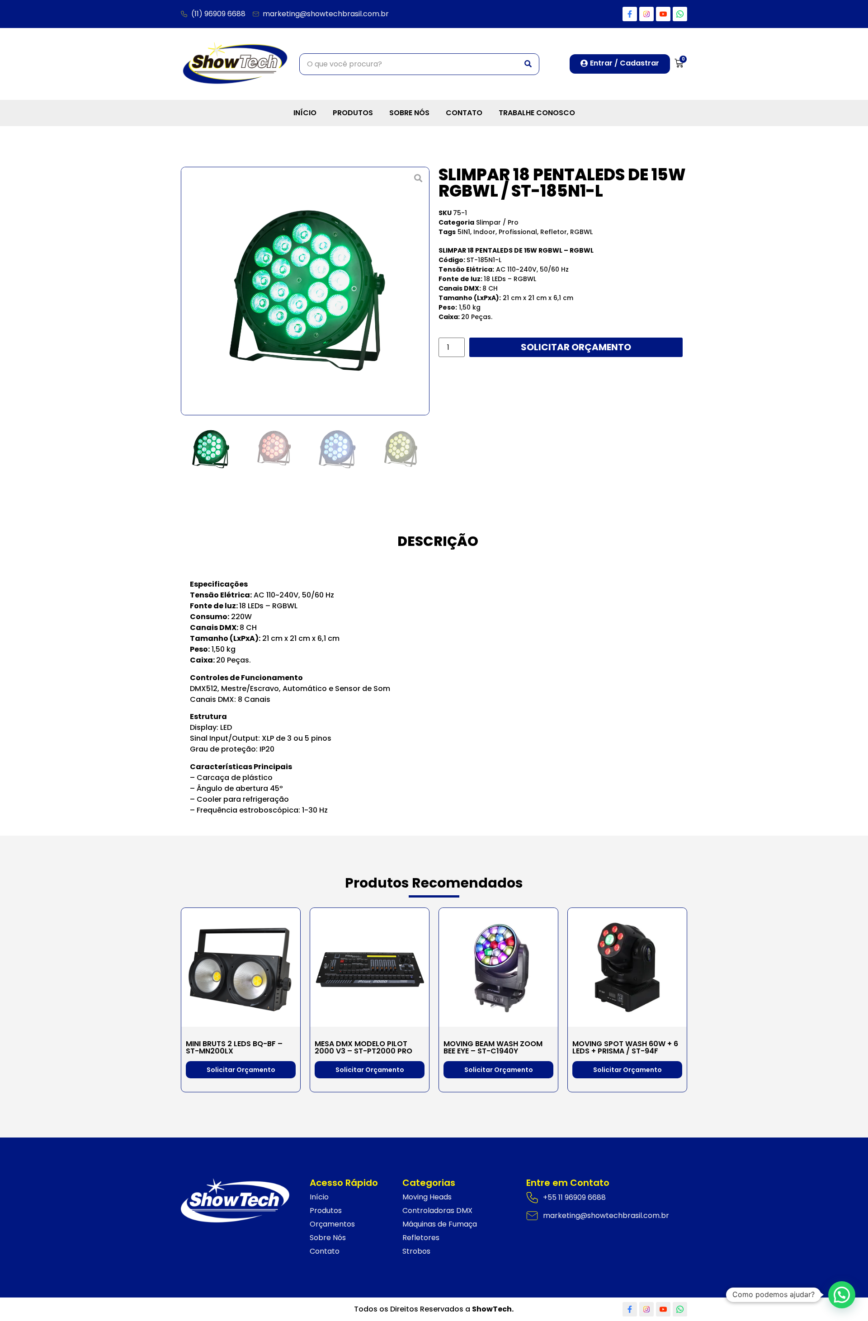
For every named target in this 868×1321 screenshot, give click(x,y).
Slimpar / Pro (497, 222)
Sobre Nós (409, 113)
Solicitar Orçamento (576, 347)
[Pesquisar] (528, 64)
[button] (187, 291)
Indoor (484, 231)
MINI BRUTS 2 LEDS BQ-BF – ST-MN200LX (234, 1047)
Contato (464, 113)
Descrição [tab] (437, 541)
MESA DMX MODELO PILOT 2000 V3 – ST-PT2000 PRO (363, 1047)
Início (304, 113)
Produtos (353, 113)
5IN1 (464, 231)
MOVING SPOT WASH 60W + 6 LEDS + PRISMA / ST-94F (625, 1047)
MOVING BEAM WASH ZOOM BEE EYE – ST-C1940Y (492, 1047)
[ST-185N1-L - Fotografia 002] (305, 291)
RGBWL (581, 231)
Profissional (518, 231)
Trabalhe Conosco (537, 113)
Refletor (553, 231)
